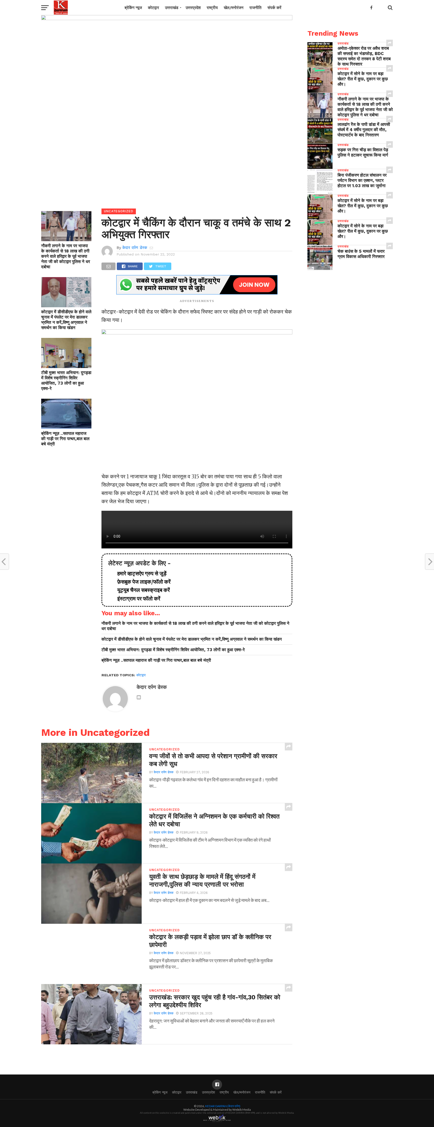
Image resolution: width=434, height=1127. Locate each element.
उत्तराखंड (171, 7)
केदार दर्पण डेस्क (134, 247)
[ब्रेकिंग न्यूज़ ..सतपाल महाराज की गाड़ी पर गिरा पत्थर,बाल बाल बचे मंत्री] (66, 427)
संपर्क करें (274, 7)
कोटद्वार (153, 7)
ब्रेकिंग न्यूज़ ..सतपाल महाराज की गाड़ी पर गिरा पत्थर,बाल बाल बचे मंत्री (65, 438)
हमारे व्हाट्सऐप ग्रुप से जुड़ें (139, 573)
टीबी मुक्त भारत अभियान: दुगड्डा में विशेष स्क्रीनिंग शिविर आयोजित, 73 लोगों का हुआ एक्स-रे (66, 380)
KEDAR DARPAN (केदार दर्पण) (222, 1106)
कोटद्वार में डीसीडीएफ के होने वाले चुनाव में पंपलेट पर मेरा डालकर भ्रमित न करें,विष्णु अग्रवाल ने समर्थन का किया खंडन (66, 319)
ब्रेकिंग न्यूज (133, 7)
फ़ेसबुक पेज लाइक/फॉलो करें (141, 582)
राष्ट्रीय (212, 7)
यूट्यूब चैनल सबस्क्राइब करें (141, 590)
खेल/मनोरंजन (233, 7)
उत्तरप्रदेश (193, 7)
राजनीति (255, 7)
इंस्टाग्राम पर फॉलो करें (136, 598)
